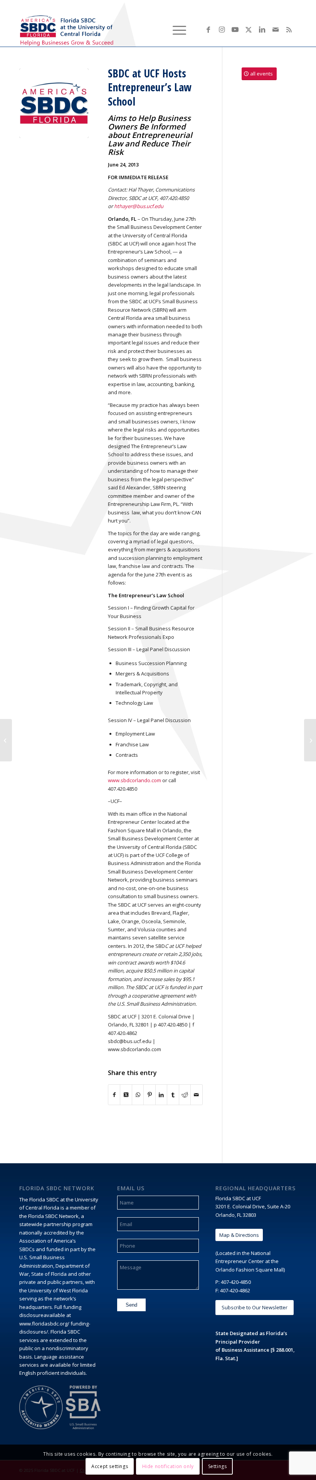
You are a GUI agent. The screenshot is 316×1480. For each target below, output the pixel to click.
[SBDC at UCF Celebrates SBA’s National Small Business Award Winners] (6, 740)
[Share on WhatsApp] (137, 1095)
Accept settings (109, 1466)
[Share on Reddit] (184, 1095)
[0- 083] (54, 103)
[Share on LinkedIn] (161, 1095)
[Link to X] (248, 29)
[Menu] (175, 29)
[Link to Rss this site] (289, 29)
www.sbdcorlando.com (134, 780)
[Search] (157, 29)
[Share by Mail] (196, 1095)
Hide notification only (168, 1466)
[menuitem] (157, 29)
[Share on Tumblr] (172, 1095)
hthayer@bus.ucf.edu (138, 206)
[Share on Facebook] (114, 1095)
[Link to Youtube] (235, 29)
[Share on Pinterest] (149, 1095)
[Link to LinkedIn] (262, 29)
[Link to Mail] (275, 29)
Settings (217, 1466)
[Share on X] (125, 1095)
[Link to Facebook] (208, 29)
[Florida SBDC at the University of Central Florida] (68, 29)
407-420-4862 (235, 1290)
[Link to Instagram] (221, 29)
